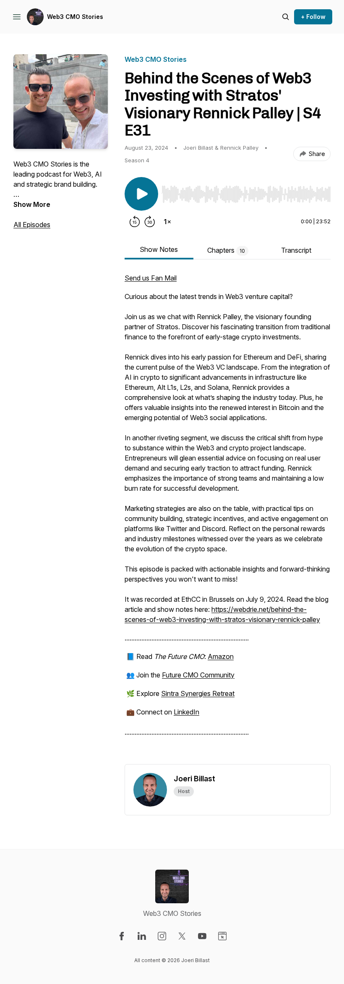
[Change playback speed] (167, 221)
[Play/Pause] (141, 194)
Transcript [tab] (296, 250)
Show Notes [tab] (159, 249)
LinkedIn (186, 712)
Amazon (221, 656)
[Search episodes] (285, 17)
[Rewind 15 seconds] (135, 221)
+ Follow (313, 16)
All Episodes (31, 224)
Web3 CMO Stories (75, 16)
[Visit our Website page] (222, 936)
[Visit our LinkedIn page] (142, 936)
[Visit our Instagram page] (162, 936)
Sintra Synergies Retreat (198, 693)
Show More (31, 204)
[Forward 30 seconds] (150, 221)
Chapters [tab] (226, 250)
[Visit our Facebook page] (121, 936)
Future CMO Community (198, 675)
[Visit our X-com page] (182, 936)
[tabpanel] (228, 518)
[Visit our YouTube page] (202, 936)
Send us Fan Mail (151, 278)
